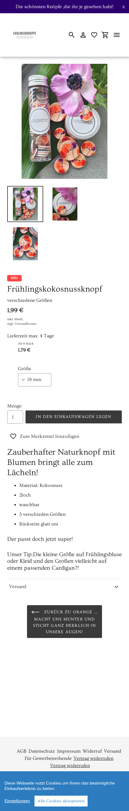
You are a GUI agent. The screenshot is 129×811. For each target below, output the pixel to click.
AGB (22, 751)
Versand (17, 586)
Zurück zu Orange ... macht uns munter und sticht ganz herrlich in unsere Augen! (65, 622)
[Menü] (116, 34)
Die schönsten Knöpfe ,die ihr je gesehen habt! (64, 6)
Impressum (69, 751)
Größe (24, 368)
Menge (14, 406)
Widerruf (92, 751)
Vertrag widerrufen (93, 758)
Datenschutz (41, 751)
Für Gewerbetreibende (48, 758)
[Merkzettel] (94, 34)
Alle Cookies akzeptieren (61, 801)
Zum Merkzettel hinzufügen (49, 436)
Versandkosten (25, 324)
